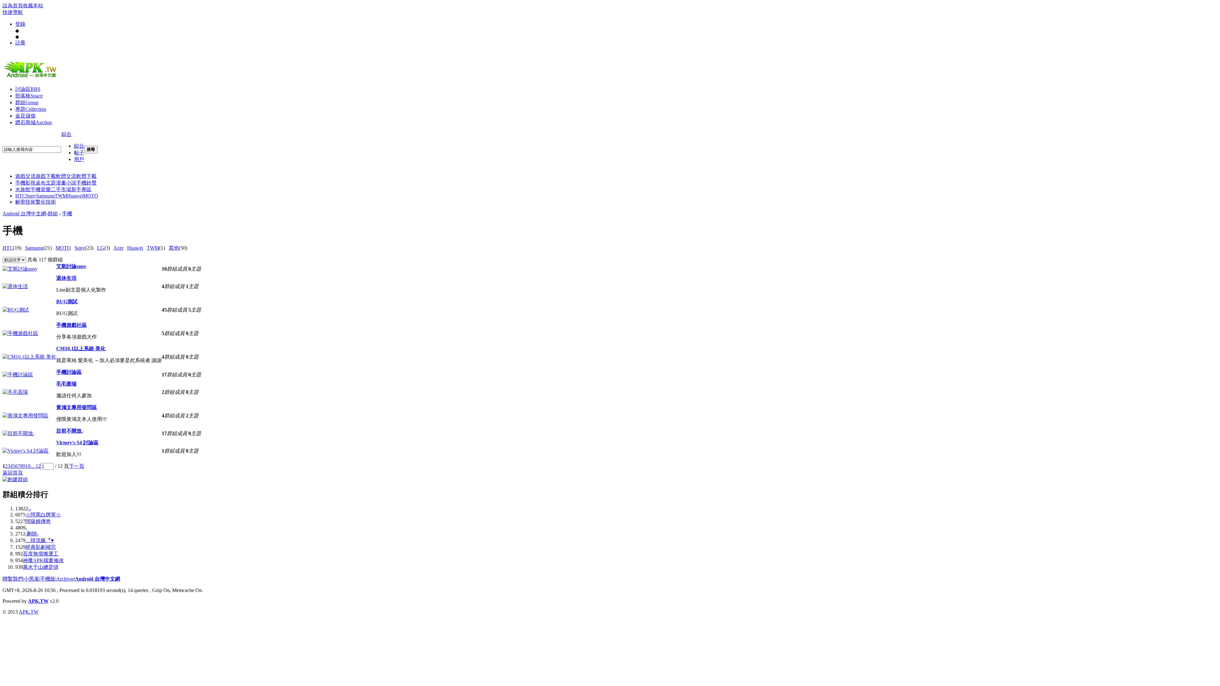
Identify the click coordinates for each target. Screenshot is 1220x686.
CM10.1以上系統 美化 (80, 348)
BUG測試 (67, 301)
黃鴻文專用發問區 (76, 407)
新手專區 (81, 189)
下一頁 (76, 466)
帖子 (79, 152)
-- (29, 508)
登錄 (20, 24)
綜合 (66, 134)
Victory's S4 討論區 (77, 442)
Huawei (75, 195)
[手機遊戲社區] (20, 333)
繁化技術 (46, 202)
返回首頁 (13, 472)
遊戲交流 (25, 176)
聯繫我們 (13, 579)
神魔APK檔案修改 (43, 560)
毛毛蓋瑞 (66, 384)
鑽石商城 (33, 122)
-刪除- (32, 533)
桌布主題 (46, 182)
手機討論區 (69, 372)
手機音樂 (40, 189)
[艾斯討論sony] (20, 269)
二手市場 (61, 189)
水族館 (22, 189)
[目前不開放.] (18, 433)
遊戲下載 (46, 176)
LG (100, 248)
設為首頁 (13, 5)
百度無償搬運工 (40, 553)
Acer (118, 248)
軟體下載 (86, 176)
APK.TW (38, 601)
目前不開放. (69, 431)
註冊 (20, 42)
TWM (61, 195)
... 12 (35, 466)
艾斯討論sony (71, 266)
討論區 (27, 89)
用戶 (79, 159)
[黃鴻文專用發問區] (25, 415)
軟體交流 (66, 176)
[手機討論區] (18, 374)
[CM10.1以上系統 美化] (29, 357)
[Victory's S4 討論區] (26, 451)
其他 (174, 248)
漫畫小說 (66, 182)
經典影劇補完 (40, 547)
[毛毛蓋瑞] (15, 392)
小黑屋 (31, 579)
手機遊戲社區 (71, 325)
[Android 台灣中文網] (31, 77)
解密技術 (25, 202)
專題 (30, 109)
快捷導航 (13, 12)
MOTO (90, 195)
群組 (26, 102)
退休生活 (66, 278)
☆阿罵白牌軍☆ (43, 514)
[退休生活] (15, 286)
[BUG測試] (16, 310)
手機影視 (25, 182)
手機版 (47, 579)
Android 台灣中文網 (24, 213)
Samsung (45, 195)
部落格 (29, 95)
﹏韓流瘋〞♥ (39, 540)
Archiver (65, 579)
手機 (67, 213)
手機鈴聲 (86, 182)
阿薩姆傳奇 (38, 521)
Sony (31, 195)
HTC (20, 195)
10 (27, 466)
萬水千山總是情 (40, 567)
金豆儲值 (25, 115)
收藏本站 (33, 5)
